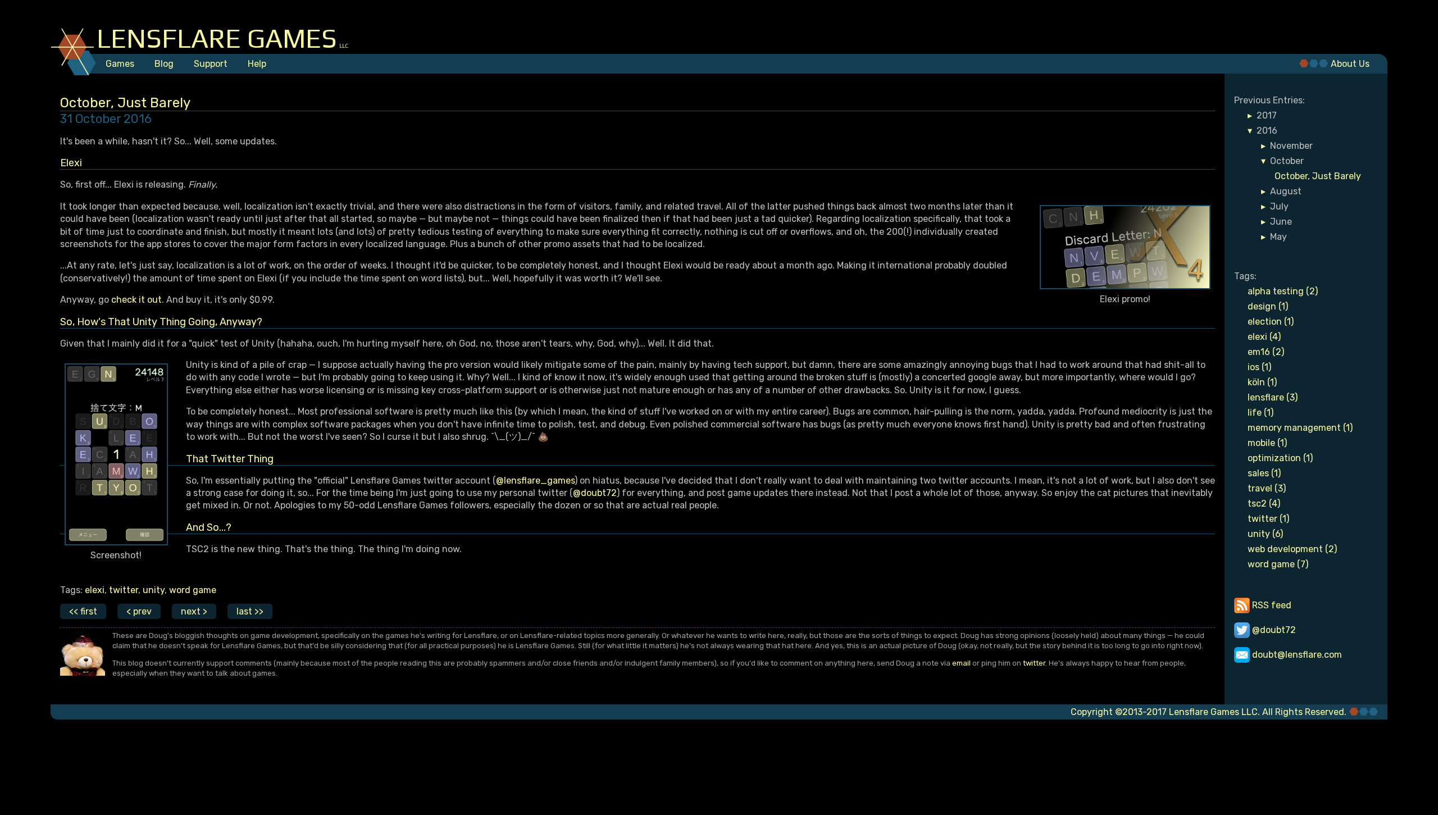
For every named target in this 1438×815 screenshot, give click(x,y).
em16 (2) (1266, 352)
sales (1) (1264, 473)
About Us (1350, 63)
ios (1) (1259, 367)
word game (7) (1278, 564)
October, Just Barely (1318, 176)
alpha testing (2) (1283, 291)
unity (154, 590)
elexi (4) (1264, 336)
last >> (249, 611)
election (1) (1271, 321)
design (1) (1268, 306)
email (961, 663)
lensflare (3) (1273, 397)
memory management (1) (1300, 427)
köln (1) (1262, 382)
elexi (94, 590)
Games (120, 63)
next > (194, 611)
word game (192, 590)
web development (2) (1292, 549)
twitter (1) (1268, 518)
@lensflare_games (535, 480)
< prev (139, 611)
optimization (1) (1280, 458)
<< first (83, 611)
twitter (123, 590)
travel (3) (1267, 488)
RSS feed (1270, 605)
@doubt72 (595, 493)
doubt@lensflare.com (1296, 654)
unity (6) (1265, 534)
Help (257, 63)
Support (210, 63)
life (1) (1260, 412)
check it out (136, 299)
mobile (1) (1267, 443)
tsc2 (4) (1264, 503)
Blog (164, 63)
